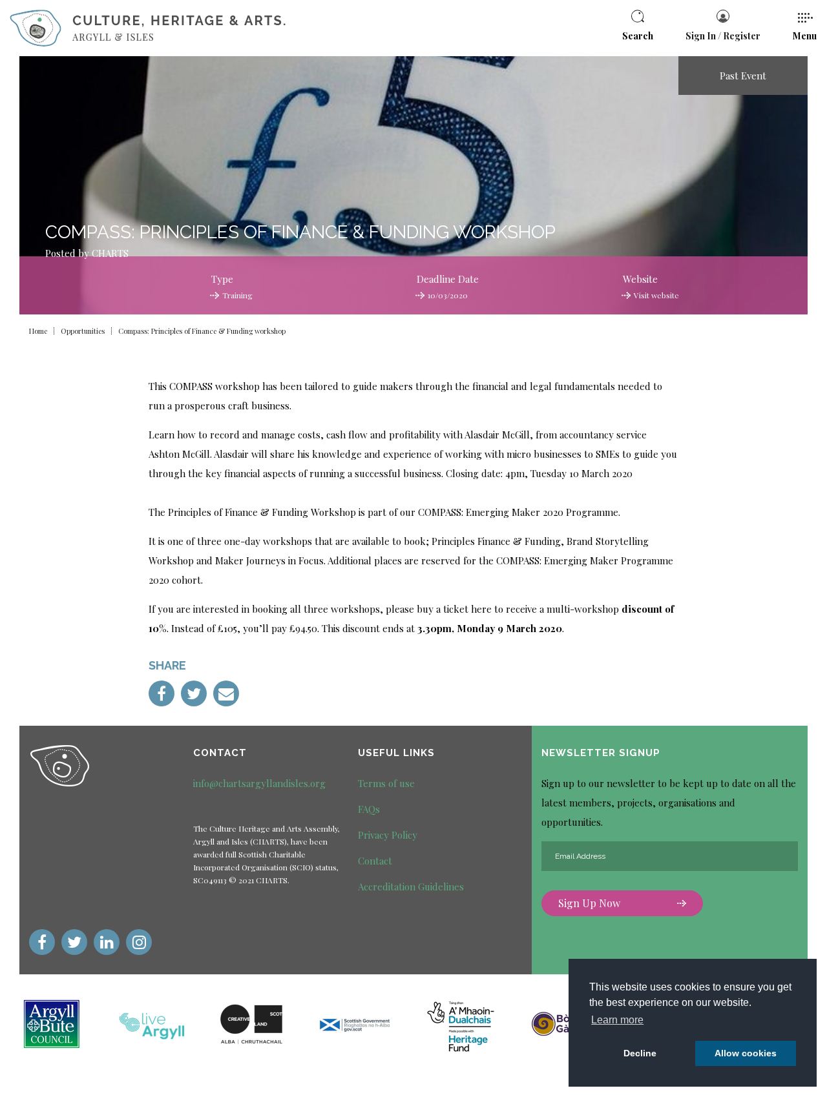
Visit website (656, 295)
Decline (639, 1053)
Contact (375, 860)
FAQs (369, 809)
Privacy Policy (387, 834)
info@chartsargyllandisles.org (259, 783)
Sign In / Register (723, 36)
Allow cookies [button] (746, 1053)
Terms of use (386, 783)
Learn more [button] (617, 1019)
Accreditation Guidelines (411, 886)
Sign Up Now (589, 903)
